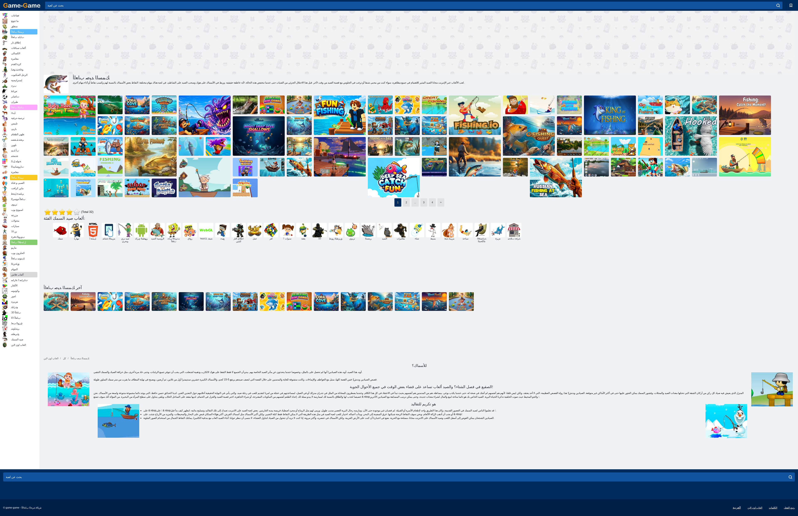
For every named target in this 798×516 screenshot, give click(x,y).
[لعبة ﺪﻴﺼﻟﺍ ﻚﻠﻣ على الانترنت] (610, 115)
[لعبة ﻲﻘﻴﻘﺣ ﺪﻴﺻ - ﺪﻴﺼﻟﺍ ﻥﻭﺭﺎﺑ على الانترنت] (83, 188)
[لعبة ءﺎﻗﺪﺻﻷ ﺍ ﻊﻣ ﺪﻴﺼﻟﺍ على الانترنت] (569, 105)
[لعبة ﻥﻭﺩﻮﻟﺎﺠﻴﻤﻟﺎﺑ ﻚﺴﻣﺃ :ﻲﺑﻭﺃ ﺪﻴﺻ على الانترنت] (380, 105)
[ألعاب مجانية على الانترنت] (22, 5)
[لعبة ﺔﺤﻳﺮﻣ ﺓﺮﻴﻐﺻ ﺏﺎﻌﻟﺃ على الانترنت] (272, 105)
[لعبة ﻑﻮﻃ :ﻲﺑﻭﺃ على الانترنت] (83, 146)
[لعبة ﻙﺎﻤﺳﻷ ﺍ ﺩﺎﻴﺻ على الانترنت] (56, 188)
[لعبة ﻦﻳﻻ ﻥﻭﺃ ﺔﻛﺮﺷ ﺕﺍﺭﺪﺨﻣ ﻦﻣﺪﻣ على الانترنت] (515, 105)
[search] (778, 5)
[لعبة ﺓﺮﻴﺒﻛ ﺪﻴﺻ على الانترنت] (434, 105)
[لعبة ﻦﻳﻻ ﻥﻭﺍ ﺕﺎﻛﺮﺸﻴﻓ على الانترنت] (677, 105)
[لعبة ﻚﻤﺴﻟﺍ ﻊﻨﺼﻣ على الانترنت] (704, 105)
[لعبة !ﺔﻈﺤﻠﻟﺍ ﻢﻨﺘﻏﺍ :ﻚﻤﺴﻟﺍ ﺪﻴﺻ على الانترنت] (745, 115)
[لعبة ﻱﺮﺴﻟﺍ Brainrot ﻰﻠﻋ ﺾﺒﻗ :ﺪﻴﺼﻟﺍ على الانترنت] (380, 125)
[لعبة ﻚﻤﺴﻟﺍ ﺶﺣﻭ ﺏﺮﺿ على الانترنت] (434, 167)
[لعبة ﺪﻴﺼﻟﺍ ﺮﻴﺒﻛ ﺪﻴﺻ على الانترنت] (623, 146)
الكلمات (773, 507)
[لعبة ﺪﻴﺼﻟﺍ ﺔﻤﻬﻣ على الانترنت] (529, 136)
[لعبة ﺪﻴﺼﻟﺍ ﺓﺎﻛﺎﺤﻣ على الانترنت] (704, 167)
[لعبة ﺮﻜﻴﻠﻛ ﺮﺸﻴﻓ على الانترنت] (299, 105)
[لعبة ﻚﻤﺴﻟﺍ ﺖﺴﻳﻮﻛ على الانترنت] (407, 125)
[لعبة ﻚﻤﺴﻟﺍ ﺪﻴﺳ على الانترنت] (56, 167)
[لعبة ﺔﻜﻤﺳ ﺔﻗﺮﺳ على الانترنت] (434, 125)
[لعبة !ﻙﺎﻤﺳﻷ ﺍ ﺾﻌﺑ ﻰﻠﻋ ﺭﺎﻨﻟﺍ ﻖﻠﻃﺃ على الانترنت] (137, 188)
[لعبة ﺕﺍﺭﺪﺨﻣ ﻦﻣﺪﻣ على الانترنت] (691, 136)
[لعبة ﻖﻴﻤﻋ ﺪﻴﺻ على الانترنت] (205, 177)
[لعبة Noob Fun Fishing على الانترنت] (650, 167)
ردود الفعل (789, 507)
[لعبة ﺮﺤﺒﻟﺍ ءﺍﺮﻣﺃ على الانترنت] (650, 146)
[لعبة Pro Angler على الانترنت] (110, 188)
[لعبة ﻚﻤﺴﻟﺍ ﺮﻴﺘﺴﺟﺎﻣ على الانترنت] (542, 105)
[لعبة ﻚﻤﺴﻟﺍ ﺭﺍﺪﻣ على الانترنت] (745, 156)
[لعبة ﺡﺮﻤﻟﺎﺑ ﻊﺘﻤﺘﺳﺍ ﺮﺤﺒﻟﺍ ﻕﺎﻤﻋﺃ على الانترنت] (394, 177)
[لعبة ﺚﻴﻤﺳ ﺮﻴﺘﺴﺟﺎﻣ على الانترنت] (245, 167)
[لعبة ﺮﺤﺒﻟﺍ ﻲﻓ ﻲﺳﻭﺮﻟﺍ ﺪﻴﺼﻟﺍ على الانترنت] (299, 167)
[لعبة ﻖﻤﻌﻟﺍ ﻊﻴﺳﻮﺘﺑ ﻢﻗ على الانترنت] (164, 188)
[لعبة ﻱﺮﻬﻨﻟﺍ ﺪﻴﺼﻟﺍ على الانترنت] (151, 156)
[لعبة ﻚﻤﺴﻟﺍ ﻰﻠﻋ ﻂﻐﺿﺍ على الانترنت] (83, 167)
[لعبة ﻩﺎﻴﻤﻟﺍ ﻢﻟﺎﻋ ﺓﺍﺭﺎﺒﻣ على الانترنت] (272, 167)
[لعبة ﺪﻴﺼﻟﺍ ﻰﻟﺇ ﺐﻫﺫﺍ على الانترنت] (650, 105)
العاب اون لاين (755, 507)
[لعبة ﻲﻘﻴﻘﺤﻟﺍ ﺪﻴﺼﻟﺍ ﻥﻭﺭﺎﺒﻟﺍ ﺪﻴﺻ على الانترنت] (596, 167)
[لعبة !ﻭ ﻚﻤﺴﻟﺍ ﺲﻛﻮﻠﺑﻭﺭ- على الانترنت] (434, 146)
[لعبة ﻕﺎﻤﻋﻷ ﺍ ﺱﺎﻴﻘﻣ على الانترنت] (299, 125)
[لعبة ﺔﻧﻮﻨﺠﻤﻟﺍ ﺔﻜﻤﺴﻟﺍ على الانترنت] (340, 156)
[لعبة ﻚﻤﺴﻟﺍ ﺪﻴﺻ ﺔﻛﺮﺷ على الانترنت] (299, 146)
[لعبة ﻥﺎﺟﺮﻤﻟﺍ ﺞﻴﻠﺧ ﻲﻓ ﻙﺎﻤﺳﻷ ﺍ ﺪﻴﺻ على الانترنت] (137, 105)
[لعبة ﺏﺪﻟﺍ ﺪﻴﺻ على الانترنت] (110, 146)
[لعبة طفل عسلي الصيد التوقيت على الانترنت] (70, 115)
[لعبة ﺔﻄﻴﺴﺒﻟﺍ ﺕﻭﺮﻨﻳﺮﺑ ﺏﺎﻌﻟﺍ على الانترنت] (407, 105)
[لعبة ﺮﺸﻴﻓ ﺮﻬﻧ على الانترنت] (569, 125)
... (415, 202)
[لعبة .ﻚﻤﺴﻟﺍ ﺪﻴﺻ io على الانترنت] (475, 115)
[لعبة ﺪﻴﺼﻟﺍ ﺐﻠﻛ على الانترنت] (110, 125)
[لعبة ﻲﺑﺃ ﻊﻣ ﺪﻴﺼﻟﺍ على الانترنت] (380, 146)
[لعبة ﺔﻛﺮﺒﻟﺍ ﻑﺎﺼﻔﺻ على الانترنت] (110, 105)
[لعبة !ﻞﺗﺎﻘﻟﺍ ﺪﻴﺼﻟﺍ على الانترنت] (205, 115)
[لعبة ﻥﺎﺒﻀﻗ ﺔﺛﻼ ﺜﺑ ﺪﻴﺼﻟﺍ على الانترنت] (596, 146)
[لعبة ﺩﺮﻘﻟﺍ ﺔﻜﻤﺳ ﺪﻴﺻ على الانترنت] (164, 125)
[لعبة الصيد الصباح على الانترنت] (245, 105)
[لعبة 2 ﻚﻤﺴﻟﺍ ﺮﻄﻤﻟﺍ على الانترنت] (475, 156)
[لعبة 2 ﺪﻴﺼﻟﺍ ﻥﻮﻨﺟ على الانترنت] (164, 105)
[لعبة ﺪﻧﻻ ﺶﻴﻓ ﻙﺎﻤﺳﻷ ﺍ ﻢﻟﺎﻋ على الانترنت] (245, 188)
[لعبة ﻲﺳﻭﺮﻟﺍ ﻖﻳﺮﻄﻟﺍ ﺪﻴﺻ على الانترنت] (569, 146)
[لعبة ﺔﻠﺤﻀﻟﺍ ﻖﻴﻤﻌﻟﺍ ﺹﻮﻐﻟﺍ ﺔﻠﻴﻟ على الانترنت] (259, 136)
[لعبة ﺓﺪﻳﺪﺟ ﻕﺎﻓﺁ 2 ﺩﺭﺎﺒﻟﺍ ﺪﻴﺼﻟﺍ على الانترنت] (56, 146)
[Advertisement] (231, 42)
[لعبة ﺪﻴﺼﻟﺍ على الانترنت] (110, 167)
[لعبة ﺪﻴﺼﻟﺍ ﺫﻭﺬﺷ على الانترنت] (407, 146)
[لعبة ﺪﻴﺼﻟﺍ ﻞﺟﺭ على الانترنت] (623, 167)
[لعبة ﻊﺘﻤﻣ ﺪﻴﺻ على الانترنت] (340, 115)
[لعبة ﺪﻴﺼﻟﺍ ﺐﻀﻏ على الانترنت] (650, 125)
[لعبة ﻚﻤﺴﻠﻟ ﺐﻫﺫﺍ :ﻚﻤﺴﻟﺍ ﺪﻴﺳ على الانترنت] (191, 146)
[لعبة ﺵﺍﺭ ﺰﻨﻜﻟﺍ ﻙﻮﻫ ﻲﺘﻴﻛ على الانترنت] (137, 125)
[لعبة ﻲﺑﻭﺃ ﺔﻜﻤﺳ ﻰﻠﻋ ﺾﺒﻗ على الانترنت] (218, 146)
